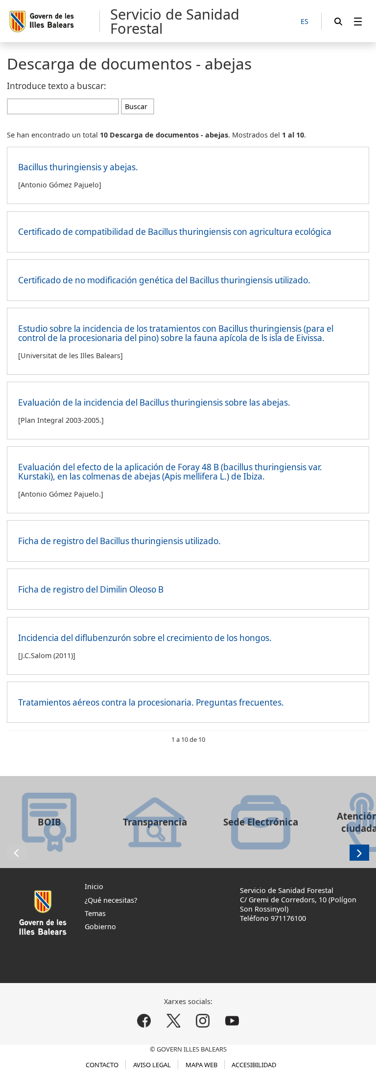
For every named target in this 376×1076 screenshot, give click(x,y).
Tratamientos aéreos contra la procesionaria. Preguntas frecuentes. (151, 702)
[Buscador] (338, 21)
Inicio (94, 886)
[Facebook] (144, 1021)
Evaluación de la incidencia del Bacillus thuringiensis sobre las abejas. (154, 402)
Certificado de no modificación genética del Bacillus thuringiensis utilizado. (164, 280)
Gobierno (100, 926)
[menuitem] (358, 21)
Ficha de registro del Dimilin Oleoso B (91, 589)
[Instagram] (202, 1021)
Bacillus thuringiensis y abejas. (78, 167)
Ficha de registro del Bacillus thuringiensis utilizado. (119, 541)
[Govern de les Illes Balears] (54, 21)
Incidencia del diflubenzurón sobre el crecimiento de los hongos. (145, 637)
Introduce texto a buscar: (56, 86)
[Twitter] (173, 1021)
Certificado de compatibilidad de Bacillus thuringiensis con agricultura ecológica (174, 231)
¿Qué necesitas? (111, 900)
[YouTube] (231, 1021)
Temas (95, 913)
